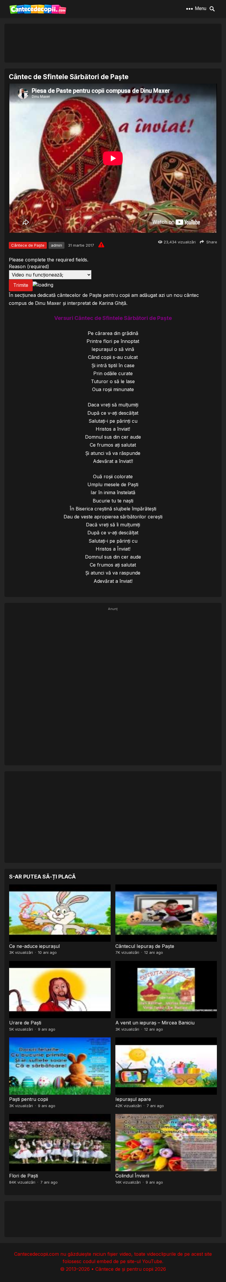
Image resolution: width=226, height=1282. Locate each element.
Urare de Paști (25, 1023)
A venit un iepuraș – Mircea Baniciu (155, 1023)
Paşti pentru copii (28, 1099)
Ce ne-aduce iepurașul (34, 946)
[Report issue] (101, 244)
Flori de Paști (23, 1176)
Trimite (20, 285)
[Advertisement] (113, 43)
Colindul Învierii (132, 1176)
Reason (29, 266)
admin (56, 245)
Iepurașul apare (133, 1099)
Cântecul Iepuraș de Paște (144, 946)
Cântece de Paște (27, 245)
